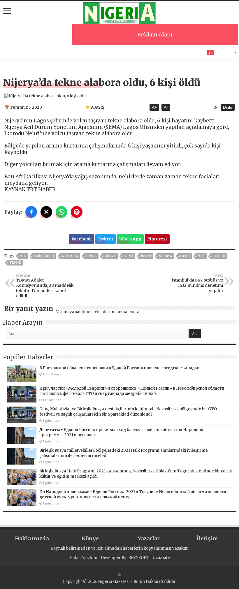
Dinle (227, 107)
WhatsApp (130, 239)
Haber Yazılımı (83, 557)
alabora (70, 256)
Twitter (105, 239)
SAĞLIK (218, 256)
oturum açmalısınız (120, 312)
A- (166, 107)
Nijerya (165, 256)
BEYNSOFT (138, 557)
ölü (201, 256)
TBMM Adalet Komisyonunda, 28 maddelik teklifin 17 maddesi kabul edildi (45, 285)
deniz (91, 256)
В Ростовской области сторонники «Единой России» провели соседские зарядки (119, 367)
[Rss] (119, 574)
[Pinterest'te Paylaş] (76, 212)
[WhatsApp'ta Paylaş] (61, 212)
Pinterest (157, 239)
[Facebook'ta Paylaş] (31, 212)
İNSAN (146, 256)
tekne (15, 263)
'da (23, 256)
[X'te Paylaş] (46, 212)
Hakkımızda (32, 538)
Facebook (81, 239)
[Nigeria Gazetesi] (119, 12)
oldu (185, 256)
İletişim (207, 538)
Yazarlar (149, 538)
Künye (90, 538)
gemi (128, 256)
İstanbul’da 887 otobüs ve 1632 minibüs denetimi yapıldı (197, 283)
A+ (154, 107)
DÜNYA (110, 256)
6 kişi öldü (44, 256)
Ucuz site (161, 557)
